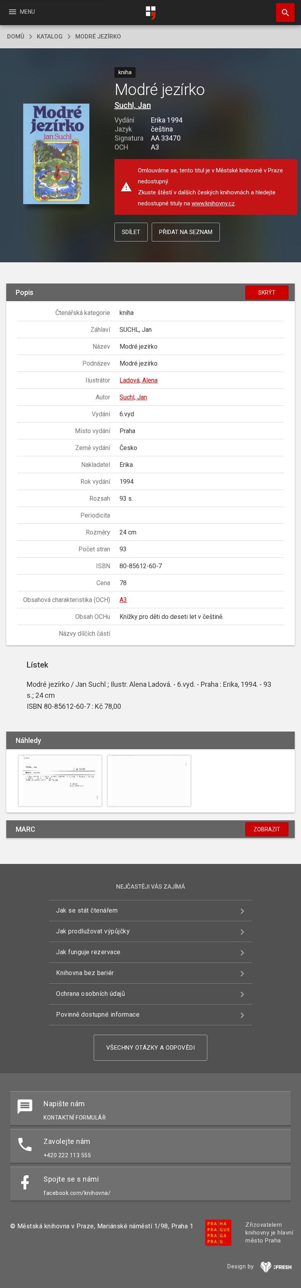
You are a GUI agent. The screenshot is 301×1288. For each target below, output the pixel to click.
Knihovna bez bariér (85, 973)
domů (15, 36)
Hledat (282, 12)
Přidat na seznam (185, 232)
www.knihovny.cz (213, 203)
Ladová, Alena (139, 380)
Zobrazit (267, 829)
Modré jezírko (98, 36)
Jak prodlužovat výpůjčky (93, 931)
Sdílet (131, 232)
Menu (21, 11)
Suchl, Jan (132, 105)
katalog (50, 36)
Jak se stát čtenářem (87, 910)
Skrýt (267, 292)
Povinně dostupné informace (98, 1014)
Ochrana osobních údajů (90, 993)
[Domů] (150, 13)
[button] (56, 154)
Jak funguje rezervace (88, 952)
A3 (123, 600)
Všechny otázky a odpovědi (150, 1047)
